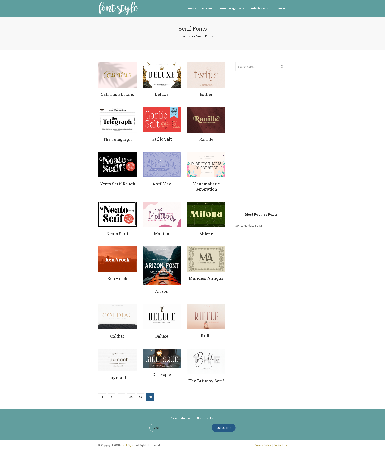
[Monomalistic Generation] (206, 164)
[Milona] (206, 214)
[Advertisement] (261, 141)
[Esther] (206, 75)
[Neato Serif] (117, 214)
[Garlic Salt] (162, 119)
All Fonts (208, 8)
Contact (281, 8)
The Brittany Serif (206, 380)
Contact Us (280, 445)
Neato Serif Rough (117, 183)
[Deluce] (162, 316)
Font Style (128, 445)
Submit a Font (260, 8)
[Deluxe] (162, 75)
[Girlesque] (162, 358)
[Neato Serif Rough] (117, 164)
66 (131, 397)
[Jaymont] (117, 360)
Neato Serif (117, 233)
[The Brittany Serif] (206, 361)
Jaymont (117, 377)
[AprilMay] (162, 164)
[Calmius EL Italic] (117, 75)
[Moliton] (162, 214)
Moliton (161, 233)
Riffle (206, 335)
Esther (206, 94)
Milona (206, 233)
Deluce (161, 336)
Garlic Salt (162, 139)
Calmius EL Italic (117, 94)
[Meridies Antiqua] (206, 259)
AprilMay (161, 183)
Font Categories (231, 8)
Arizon (162, 291)
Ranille (206, 139)
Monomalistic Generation (206, 186)
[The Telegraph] (117, 120)
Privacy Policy (263, 445)
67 (140, 397)
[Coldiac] (117, 316)
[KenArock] (117, 259)
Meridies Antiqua (206, 278)
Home (192, 8)
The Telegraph (117, 139)
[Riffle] (206, 316)
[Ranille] (206, 120)
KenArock (117, 278)
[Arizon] (162, 265)
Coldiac (117, 336)
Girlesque (161, 374)
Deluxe (162, 94)
